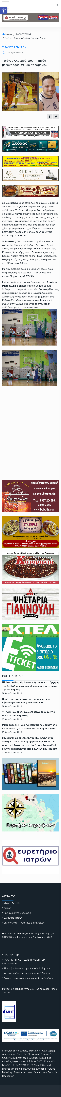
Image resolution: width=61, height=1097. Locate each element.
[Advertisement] (30, 424)
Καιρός (7, 908)
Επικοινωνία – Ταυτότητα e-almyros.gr (24, 922)
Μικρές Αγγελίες (12, 903)
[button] (3, 10)
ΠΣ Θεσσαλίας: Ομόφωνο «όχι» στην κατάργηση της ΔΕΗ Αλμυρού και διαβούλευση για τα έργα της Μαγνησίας (30, 686)
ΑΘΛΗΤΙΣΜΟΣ (23, 34)
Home (8, 34)
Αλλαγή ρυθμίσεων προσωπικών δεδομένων (27, 968)
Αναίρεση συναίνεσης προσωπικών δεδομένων (28, 978)
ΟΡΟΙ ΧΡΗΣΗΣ (11, 954)
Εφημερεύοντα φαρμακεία (17, 913)
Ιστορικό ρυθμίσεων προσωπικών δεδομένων (28, 973)
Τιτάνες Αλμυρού (14, 47)
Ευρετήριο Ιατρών (13, 917)
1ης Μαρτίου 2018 (42, 937)
